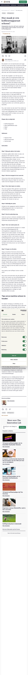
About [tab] (22, 314)
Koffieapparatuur (10, 13)
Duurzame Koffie (21, 5)
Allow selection (14, 359)
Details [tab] (14, 314)
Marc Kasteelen (11, 400)
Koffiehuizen (13, 5)
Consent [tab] (5, 314)
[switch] (24, 341)
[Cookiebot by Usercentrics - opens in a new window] (20, 311)
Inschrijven (23, 2)
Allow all (14, 355)
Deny (14, 363)
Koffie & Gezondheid (5, 5)
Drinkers (3, 13)
